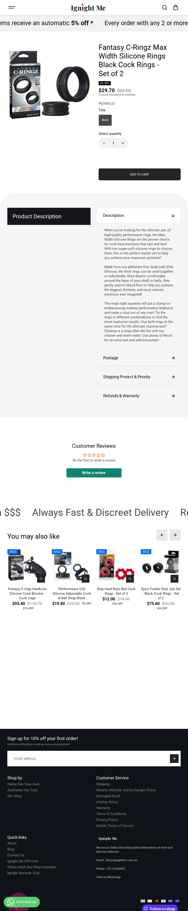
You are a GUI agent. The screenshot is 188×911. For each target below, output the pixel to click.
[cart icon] (176, 8)
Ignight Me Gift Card (22, 861)
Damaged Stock (108, 796)
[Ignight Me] (88, 7)
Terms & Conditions (111, 814)
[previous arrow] (161, 535)
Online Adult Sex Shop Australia (31, 867)
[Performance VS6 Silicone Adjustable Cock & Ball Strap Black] (72, 565)
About (12, 843)
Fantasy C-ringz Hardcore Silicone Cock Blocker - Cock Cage (27, 593)
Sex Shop (14, 796)
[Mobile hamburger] (12, 8)
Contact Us (16, 855)
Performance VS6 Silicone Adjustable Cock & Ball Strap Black (72, 593)
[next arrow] (175, 535)
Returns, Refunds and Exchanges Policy (126, 790)
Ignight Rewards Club (23, 873)
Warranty (103, 808)
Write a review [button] (94, 473)
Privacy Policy (107, 820)
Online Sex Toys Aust (23, 784)
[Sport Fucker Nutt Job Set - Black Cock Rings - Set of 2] (161, 565)
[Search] (164, 8)
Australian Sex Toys (22, 790)
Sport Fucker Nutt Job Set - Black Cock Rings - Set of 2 (161, 593)
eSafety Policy (107, 802)
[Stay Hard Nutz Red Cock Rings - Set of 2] (116, 565)
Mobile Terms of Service (115, 826)
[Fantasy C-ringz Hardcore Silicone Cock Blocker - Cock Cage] (27, 565)
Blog (10, 849)
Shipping (103, 94)
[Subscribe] (174, 758)
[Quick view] (41, 579)
